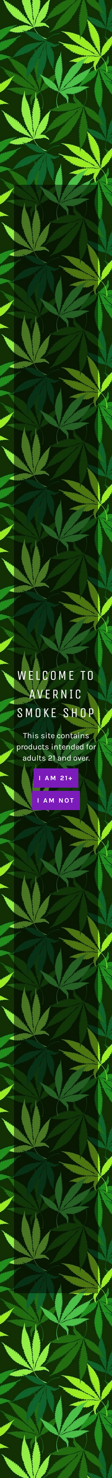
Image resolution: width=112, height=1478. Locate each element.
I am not (56, 800)
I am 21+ (56, 778)
